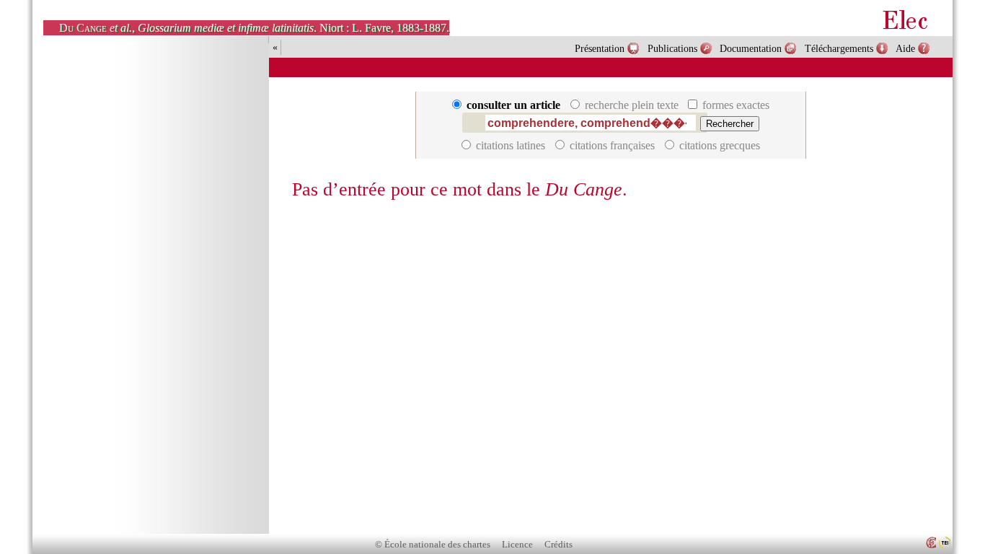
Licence (517, 545)
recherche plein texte (631, 105)
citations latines (510, 145)
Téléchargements (839, 48)
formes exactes (734, 105)
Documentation (751, 48)
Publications (672, 48)
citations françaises (612, 145)
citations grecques (718, 145)
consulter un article (513, 105)
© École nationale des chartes (432, 545)
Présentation (599, 48)
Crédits (558, 545)
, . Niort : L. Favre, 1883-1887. (254, 28)
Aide (905, 48)
